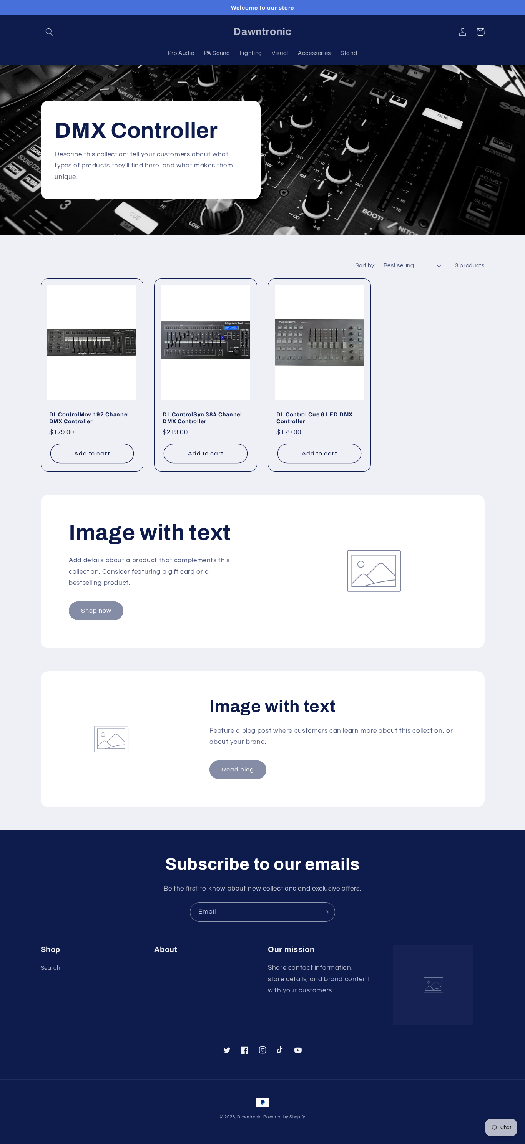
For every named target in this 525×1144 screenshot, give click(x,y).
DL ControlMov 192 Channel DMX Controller (89, 417)
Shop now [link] (96, 611)
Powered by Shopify (284, 1117)
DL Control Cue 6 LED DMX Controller (314, 417)
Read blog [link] (238, 770)
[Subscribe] (326, 911)
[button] (49, 32)
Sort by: (365, 265)
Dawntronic (249, 1117)
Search (50, 968)
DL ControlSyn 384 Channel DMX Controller (202, 417)
